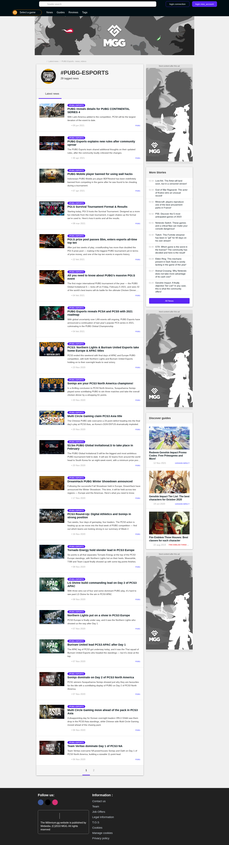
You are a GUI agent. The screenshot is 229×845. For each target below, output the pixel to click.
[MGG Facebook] (40, 802)
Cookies (97, 827)
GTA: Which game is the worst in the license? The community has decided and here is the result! (171, 250)
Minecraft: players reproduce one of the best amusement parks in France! (169, 205)
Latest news (53, 61)
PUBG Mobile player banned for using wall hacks (100, 174)
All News (169, 301)
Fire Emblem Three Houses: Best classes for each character (168, 539)
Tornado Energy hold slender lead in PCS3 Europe (100, 550)
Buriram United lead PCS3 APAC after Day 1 (96, 644)
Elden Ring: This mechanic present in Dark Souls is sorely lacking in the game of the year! (170, 262)
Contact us (99, 801)
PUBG (137, 126)
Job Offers (98, 811)
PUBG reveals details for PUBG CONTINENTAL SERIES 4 (98, 110)
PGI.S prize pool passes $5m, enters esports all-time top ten (102, 241)
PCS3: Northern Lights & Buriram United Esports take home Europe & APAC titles (103, 349)
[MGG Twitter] (48, 802)
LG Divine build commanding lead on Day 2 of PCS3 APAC (102, 584)
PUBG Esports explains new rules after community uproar (101, 143)
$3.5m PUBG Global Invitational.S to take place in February (100, 447)
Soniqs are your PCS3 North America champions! (100, 383)
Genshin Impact (182, 463)
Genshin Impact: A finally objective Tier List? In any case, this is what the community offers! (170, 287)
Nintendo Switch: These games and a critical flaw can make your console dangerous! (171, 226)
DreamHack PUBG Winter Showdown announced (100, 481)
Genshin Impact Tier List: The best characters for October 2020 (169, 498)
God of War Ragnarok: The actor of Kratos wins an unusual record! (171, 193)
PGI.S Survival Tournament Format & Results (97, 206)
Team (95, 806)
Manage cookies (102, 833)
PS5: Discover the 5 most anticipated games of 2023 (168, 215)
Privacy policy (100, 838)
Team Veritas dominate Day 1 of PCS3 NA (94, 746)
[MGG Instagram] (55, 802)
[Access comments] (69, 125)
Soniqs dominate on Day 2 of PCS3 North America (100, 677)
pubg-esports (77, 105)
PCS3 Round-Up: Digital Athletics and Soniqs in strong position (99, 516)
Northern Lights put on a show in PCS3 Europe (98, 615)
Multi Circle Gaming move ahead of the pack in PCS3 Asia (102, 712)
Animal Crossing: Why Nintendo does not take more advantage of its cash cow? (170, 274)
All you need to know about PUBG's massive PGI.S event (101, 277)
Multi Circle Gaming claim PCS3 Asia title (94, 416)
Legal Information (103, 817)
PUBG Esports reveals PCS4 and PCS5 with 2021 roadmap (100, 313)
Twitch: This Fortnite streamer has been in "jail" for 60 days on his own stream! (170, 238)
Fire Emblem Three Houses (181, 545)
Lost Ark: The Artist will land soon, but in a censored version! (171, 182)
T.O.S (95, 822)
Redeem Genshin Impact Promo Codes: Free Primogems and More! (168, 455)
